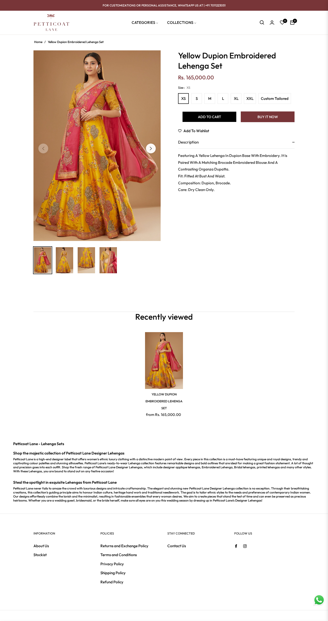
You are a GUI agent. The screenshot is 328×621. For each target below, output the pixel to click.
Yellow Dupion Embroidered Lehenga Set (164, 401)
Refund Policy (111, 582)
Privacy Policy (112, 563)
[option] (97, 145)
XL (236, 98)
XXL (249, 98)
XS (183, 98)
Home (38, 42)
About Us (41, 545)
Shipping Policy (113, 572)
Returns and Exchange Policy (124, 545)
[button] (262, 22)
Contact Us (176, 545)
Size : (184, 88)
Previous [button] (43, 148)
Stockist (40, 554)
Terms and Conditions (118, 554)
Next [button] (151, 148)
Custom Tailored (275, 98)
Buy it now (267, 117)
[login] (272, 22)
